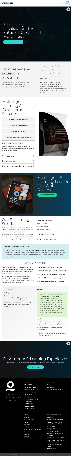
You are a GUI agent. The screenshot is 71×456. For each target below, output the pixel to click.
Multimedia (28, 394)
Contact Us (27, 437)
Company (27, 417)
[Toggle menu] (62, 3)
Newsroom (27, 432)
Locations (27, 424)
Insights (27, 434)
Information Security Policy (55, 419)
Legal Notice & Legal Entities (56, 438)
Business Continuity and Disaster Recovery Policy (54, 423)
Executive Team (29, 419)
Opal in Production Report (32, 429)
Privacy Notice (51, 429)
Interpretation (29, 406)
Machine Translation (31, 389)
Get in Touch (13, 42)
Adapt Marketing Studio (54, 389)
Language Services (31, 392)
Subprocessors (51, 448)
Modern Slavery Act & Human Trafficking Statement (56, 441)
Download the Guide (47, 195)
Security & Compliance (54, 414)
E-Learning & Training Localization (32, 400)
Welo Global (28, 427)
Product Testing (30, 408)
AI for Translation (30, 387)
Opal (48, 384)
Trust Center (50, 417)
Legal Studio (50, 387)
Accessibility (29, 403)
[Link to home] (7, 3)
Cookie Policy (51, 426)
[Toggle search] (59, 3)
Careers (26, 422)
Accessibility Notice (53, 431)
